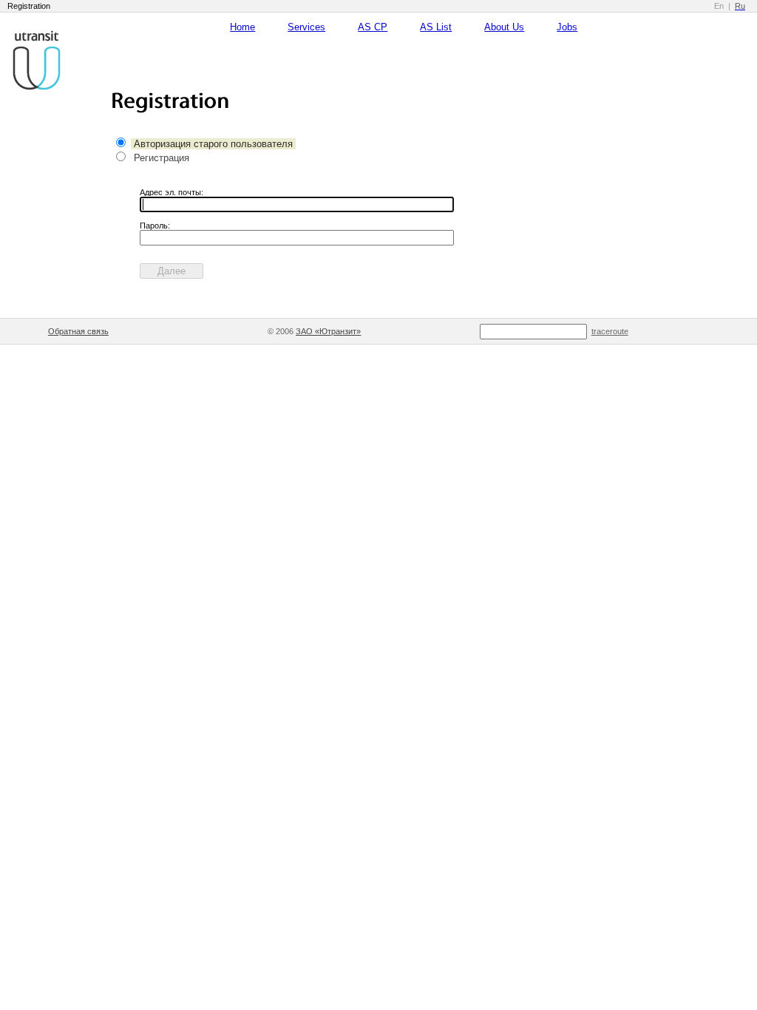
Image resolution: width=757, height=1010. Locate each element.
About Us (504, 27)
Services (306, 27)
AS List (436, 27)
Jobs (567, 27)
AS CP (372, 27)
